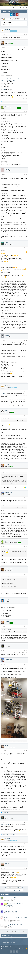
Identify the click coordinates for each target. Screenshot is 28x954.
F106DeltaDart (8, 492)
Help (20, 948)
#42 (26, 47)
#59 (26, 843)
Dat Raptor (3, 89)
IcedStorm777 (8, 568)
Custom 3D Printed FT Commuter (12, 898)
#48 (26, 415)
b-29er (6, 242)
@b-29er (3, 393)
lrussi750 (7, 42)
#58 (26, 822)
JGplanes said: (5, 549)
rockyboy (7, 410)
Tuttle (5, 906)
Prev (10, 887)
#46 (26, 340)
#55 (26, 650)
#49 (26, 470)
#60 (26, 868)
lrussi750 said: (5, 577)
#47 (26, 391)
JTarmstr (7, 645)
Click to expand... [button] (14, 483)
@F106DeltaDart (5, 824)
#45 (26, 247)
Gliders (9, 926)
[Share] (24, 35)
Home (23, 948)
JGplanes (7, 335)
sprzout (7, 106)
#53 (26, 605)
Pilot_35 (7, 169)
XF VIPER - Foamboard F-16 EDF (8, 80)
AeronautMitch (6, 920)
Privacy (16, 948)
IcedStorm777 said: (6, 629)
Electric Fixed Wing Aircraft (11, 906)
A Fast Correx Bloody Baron (11, 911)
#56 (26, 664)
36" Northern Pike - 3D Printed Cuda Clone (11, 78)
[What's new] (23, 7)
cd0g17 (5, 912)
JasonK (6, 745)
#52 (26, 574)
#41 (26, 34)
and (9, 834)
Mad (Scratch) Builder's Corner (15, 899)
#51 (26, 546)
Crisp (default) (5, 946)
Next (18, 887)
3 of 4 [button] (14, 887)
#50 (26, 497)
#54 (26, 626)
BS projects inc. (9, 599)
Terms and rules (10, 948)
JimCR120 (4, 24)
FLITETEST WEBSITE (5, 942)
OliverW (7, 863)
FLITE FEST (13, 942)
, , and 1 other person (13, 741)
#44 (26, 174)
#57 (26, 750)
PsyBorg (7, 817)
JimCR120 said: (5, 418)
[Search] (26, 7)
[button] (1, 7)
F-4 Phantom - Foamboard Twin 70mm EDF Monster (13, 91)
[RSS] (26, 949)
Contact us (3, 948)
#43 (26, 111)
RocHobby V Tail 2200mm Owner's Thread (14, 925)
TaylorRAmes (6, 899)
